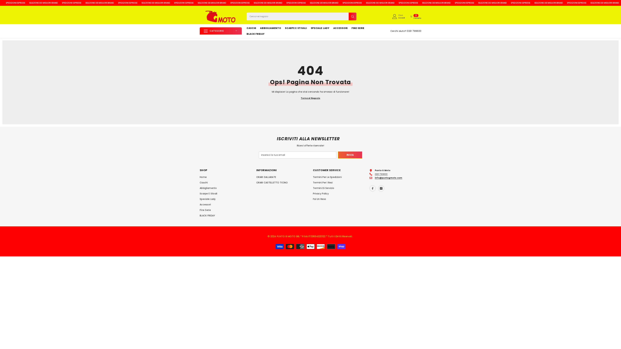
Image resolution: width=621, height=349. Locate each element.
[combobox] (298, 16)
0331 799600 (414, 31)
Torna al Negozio (310, 98)
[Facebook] (373, 188)
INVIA (350, 155)
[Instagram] (381, 188)
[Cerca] (301, 16)
